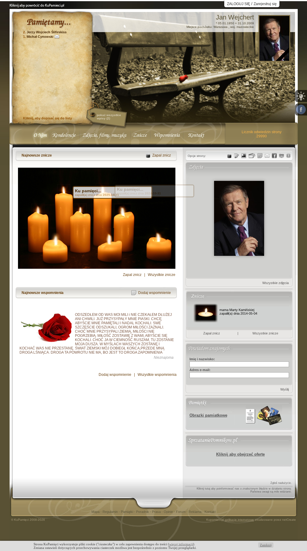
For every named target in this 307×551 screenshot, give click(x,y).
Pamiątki (127, 512)
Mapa (95, 512)
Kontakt (210, 512)
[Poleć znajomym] (274, 155)
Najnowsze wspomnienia (43, 293)
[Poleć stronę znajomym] (301, 109)
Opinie (169, 512)
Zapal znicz (132, 275)
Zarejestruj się (265, 4)
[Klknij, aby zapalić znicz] (229, 155)
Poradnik (143, 512)
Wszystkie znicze (161, 275)
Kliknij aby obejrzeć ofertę (240, 454)
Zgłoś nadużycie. (281, 482)
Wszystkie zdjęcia (275, 283)
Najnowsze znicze (37, 155)
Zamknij (266, 545)
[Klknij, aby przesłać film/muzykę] (252, 155)
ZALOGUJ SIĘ (238, 4)
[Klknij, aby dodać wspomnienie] (260, 155)
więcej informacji (181, 544)
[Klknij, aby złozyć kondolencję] (236, 155)
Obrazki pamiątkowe (208, 415)
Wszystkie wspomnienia (157, 375)
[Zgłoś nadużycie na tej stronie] (288, 155)
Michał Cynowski (40, 36)
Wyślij (284, 389)
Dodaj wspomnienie (115, 375)
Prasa (157, 512)
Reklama (195, 512)
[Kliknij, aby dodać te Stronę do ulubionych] (281, 155)
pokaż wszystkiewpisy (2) (109, 116)
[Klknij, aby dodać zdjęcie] (243, 155)
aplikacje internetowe (239, 519)
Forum (181, 512)
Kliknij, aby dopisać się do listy (47, 118)
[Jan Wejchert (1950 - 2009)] (274, 59)
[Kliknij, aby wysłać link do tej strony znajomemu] (267, 155)
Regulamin (111, 512)
